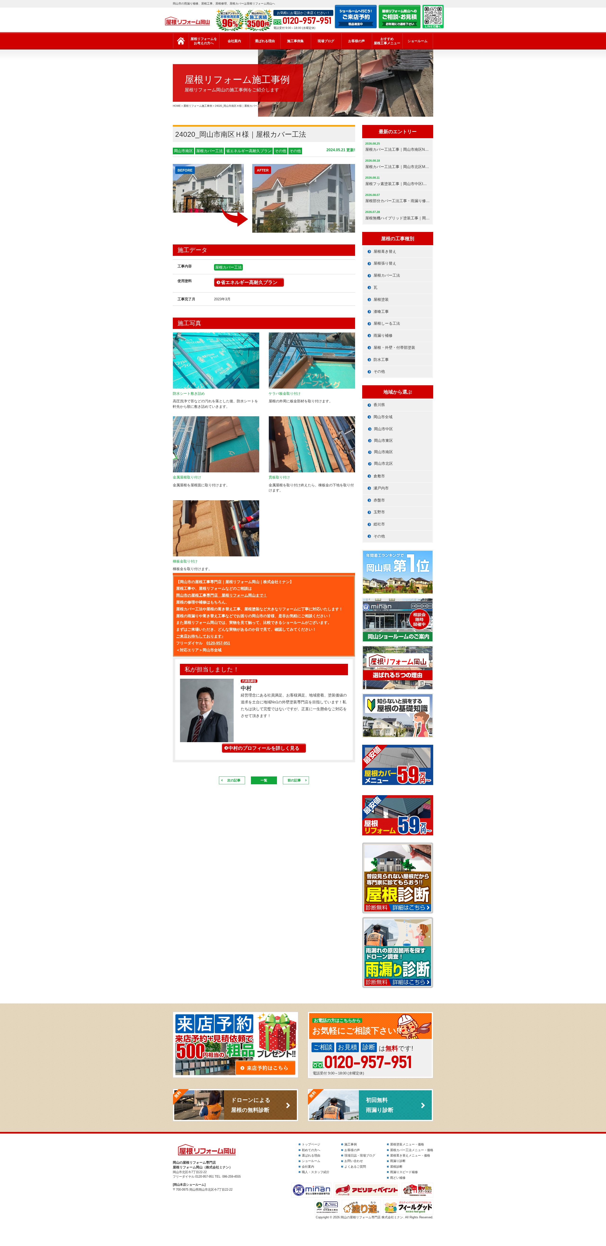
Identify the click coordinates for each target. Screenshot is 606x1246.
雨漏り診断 (397, 1161)
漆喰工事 (381, 312)
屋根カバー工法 (209, 151)
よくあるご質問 (355, 1166)
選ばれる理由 (265, 41)
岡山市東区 (383, 441)
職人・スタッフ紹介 (316, 1172)
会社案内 (234, 41)
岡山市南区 (183, 151)
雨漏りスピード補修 (404, 1172)
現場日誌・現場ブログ (359, 1155)
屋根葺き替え (385, 251)
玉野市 (379, 512)
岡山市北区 (383, 463)
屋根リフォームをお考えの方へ (204, 41)
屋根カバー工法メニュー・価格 (411, 1150)
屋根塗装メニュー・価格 (407, 1144)
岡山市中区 (383, 429)
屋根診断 (396, 1166)
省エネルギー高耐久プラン (249, 151)
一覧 (264, 780)
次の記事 (234, 780)
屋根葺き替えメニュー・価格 (410, 1155)
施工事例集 (295, 41)
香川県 (379, 405)
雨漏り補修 (383, 335)
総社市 (379, 524)
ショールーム (418, 41)
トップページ (311, 1144)
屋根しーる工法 (387, 323)
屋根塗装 (381, 299)
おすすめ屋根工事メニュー (387, 41)
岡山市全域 (383, 417)
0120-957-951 (218, 643)
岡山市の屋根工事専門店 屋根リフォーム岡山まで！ (221, 595)
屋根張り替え (385, 263)
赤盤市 (379, 500)
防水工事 (381, 360)
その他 (280, 151)
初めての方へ (311, 1150)
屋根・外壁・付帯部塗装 (394, 348)
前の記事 (294, 780)
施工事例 (350, 1144)
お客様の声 (356, 41)
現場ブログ (326, 41)
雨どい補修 (397, 1177)
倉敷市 (379, 476)
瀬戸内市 (381, 488)
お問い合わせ (353, 1161)
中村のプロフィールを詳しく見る (263, 748)
